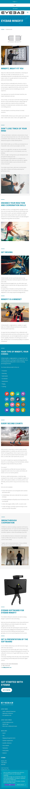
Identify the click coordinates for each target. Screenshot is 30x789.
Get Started (6, 690)
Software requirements (7, 740)
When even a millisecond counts (9, 726)
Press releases (5, 745)
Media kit (4, 753)
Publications (5, 748)
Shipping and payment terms (8, 738)
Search (4, 733)
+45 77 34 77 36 (4, 768)
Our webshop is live (6, 715)
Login (15, 5)
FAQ (3, 735)
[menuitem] (15, 1)
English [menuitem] (14, 1)
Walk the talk (5, 724)
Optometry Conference (7, 713)
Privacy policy (5, 750)
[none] (15, 1)
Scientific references (7, 743)
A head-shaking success (7, 722)
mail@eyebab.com (6, 667)
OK (9, 784)
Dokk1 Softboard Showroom (8, 711)
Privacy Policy (20, 784)
